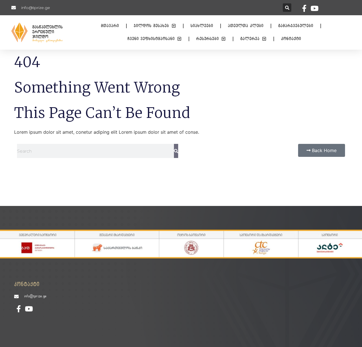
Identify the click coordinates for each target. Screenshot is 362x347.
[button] (287, 7)
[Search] (176, 151)
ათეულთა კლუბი (246, 26)
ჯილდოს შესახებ (151, 26)
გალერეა (250, 39)
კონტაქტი (291, 39)
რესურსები (207, 39)
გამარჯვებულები (295, 26)
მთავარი (110, 26)
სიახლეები (202, 26)
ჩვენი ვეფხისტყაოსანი (151, 39)
